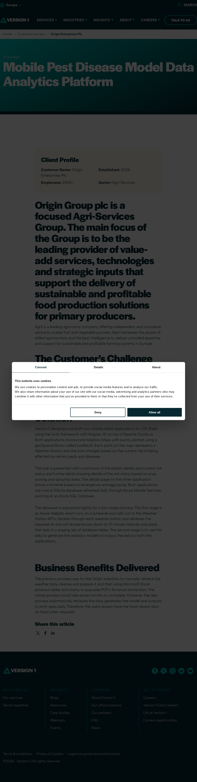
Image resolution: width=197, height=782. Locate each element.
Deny (97, 412)
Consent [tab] (41, 367)
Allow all (154, 412)
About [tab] (156, 367)
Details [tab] (98, 367)
